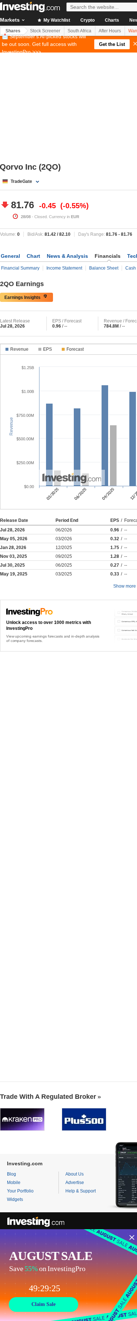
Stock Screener (45, 30)
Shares (12, 30)
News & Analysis (67, 256)
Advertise (74, 1182)
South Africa (79, 30)
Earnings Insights (22, 297)
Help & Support (80, 1191)
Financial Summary (20, 268)
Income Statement (64, 268)
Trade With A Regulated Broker (48, 1096)
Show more (124, 586)
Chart (33, 256)
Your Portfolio (20, 1191)
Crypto (87, 20)
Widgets (15, 1199)
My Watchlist (56, 20)
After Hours (110, 30)
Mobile (13, 1182)
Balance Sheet (103, 268)
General (10, 256)
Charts (112, 20)
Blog (11, 1174)
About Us (74, 1174)
